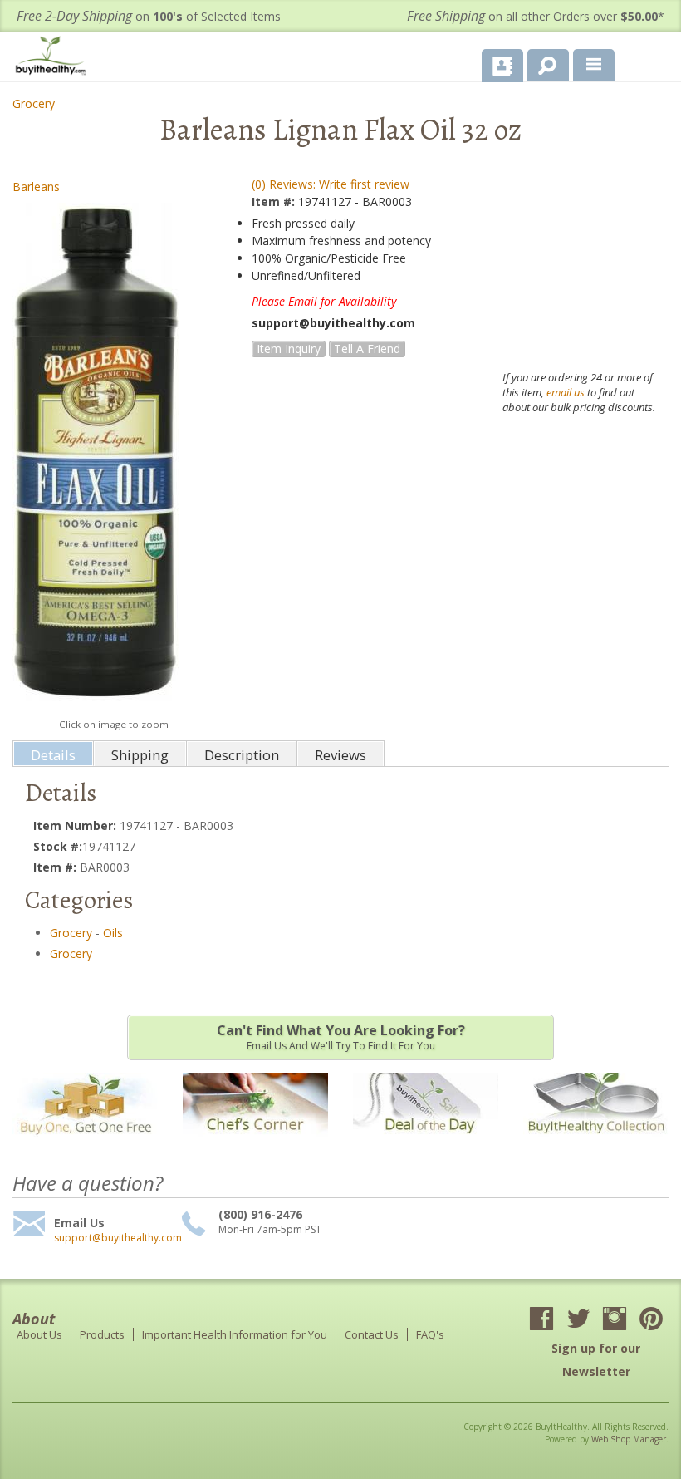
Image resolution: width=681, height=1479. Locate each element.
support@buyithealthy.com (115, 1238)
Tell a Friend (367, 348)
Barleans (36, 186)
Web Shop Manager (628, 1439)
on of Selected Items (149, 16)
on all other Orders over (535, 16)
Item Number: (76, 825)
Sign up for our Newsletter (595, 1359)
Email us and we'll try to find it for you (341, 1037)
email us (565, 392)
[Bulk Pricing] (596, 1144)
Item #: (275, 201)
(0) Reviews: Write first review (330, 184)
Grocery (33, 103)
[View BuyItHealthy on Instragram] (614, 1320)
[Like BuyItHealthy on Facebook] (541, 1320)
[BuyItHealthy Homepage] (54, 57)
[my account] (502, 65)
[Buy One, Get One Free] (85, 1144)
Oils (113, 933)
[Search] (541, 62)
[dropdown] (594, 65)
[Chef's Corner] (255, 1144)
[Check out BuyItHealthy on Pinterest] (651, 1320)
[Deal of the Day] (425, 1144)
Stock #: (57, 846)
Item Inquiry (289, 348)
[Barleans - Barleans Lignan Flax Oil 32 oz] (95, 456)
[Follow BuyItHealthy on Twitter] (578, 1320)
